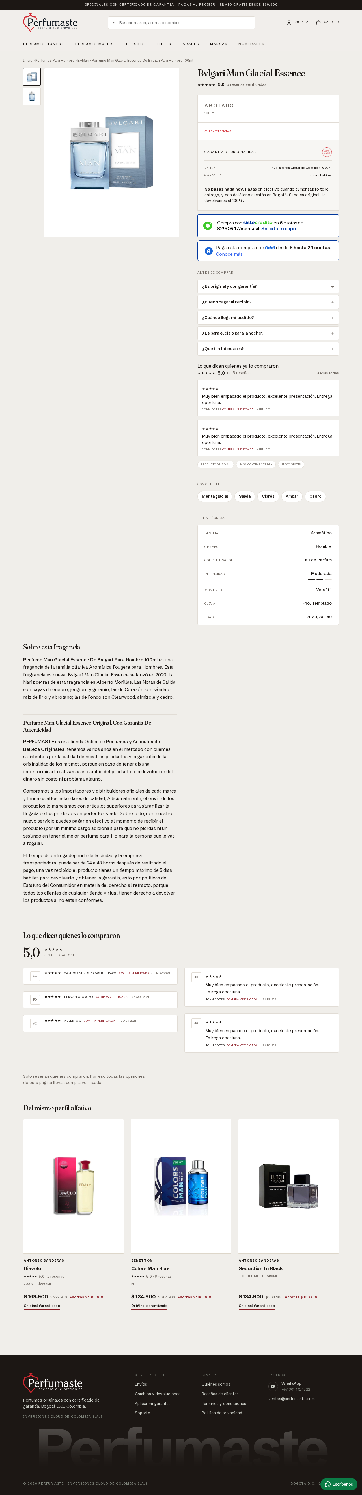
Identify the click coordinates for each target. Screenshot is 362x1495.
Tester (164, 43)
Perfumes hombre (43, 43)
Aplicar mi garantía (152, 1403)
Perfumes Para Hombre (55, 60)
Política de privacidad (222, 1412)
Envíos (141, 1384)
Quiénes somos (216, 1384)
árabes (191, 43)
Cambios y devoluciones (157, 1393)
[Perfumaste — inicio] (50, 22)
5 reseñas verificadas (246, 84)
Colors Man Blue (150, 1268)
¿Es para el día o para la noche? (232, 333)
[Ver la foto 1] (32, 77)
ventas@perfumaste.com (291, 1398)
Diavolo (32, 1268)
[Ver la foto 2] (32, 96)
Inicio (28, 60)
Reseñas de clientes (220, 1393)
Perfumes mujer (94, 43)
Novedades (251, 44)
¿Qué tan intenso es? (223, 348)
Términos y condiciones (224, 1403)
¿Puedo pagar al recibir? (226, 301)
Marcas (219, 44)
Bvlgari (83, 60)
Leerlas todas (327, 373)
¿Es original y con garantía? (229, 286)
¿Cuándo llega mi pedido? (228, 317)
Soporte (142, 1412)
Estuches (134, 44)
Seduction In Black (261, 1268)
